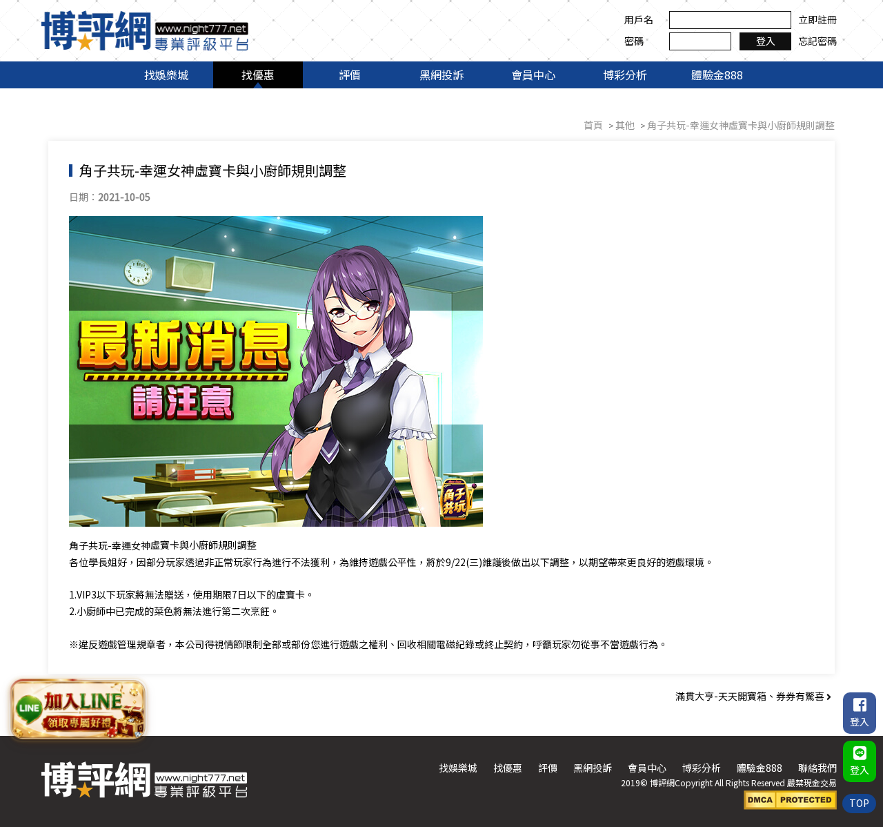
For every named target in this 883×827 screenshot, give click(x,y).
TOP (859, 803)
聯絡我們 (817, 768)
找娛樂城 (166, 74)
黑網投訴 (441, 74)
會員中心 (533, 74)
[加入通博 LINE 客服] (78, 708)
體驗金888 (717, 74)
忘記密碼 (817, 41)
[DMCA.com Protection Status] (790, 799)
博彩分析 (625, 74)
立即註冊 (817, 19)
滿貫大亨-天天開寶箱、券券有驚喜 (750, 696)
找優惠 (258, 74)
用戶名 (638, 19)
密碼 (634, 41)
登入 (765, 41)
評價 (350, 74)
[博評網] (144, 29)
